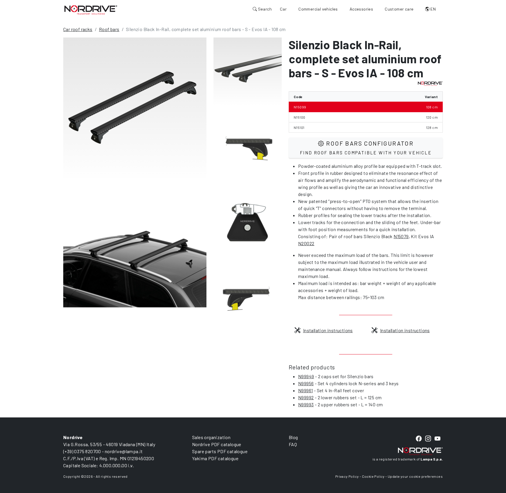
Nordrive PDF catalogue (216, 444)
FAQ (293, 444)
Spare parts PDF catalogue (219, 451)
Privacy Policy (347, 476)
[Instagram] (428, 438)
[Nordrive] (90, 9)
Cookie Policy (373, 476)
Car (283, 8)
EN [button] (433, 8)
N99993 (306, 404)
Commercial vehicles (318, 8)
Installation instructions (328, 330)
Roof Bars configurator (366, 147)
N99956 (306, 383)
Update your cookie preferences (415, 476)
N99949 (306, 376)
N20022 (306, 243)
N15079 (401, 236)
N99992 (306, 397)
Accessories (361, 8)
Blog (293, 437)
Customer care (399, 8)
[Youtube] (437, 438)
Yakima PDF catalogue (215, 458)
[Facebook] (419, 438)
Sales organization (211, 437)
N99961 (305, 390)
